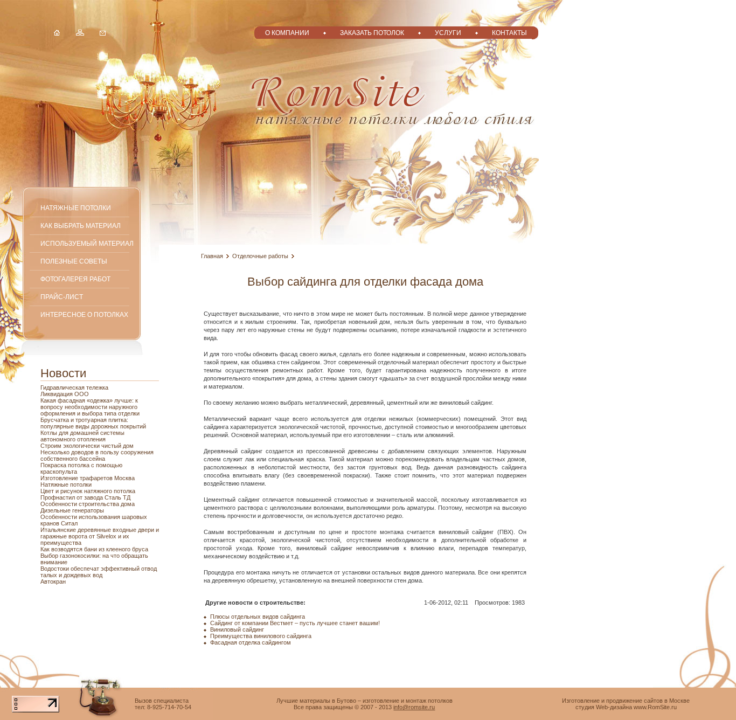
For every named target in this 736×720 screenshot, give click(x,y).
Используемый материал (87, 243)
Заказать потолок (372, 32)
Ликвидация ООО (64, 394)
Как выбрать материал (80, 225)
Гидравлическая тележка (74, 387)
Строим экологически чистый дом (87, 445)
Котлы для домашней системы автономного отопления (82, 436)
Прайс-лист (61, 296)
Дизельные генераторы (72, 510)
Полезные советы (73, 261)
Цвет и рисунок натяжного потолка (87, 491)
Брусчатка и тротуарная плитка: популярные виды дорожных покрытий (93, 423)
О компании (287, 32)
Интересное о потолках (84, 314)
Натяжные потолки (75, 207)
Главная (212, 256)
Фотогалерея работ (75, 278)
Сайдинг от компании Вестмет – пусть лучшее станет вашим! (295, 623)
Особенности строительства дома (87, 504)
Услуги (448, 32)
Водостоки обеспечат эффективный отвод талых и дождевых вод (98, 571)
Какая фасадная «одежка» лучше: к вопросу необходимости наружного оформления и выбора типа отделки (90, 407)
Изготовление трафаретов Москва (87, 478)
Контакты (509, 32)
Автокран (53, 581)
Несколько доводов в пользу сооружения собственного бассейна (97, 455)
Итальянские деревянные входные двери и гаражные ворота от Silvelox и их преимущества (99, 536)
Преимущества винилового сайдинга (260, 636)
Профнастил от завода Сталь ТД (85, 497)
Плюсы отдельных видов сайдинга (257, 616)
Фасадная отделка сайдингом (250, 642)
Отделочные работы (260, 256)
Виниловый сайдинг (237, 629)
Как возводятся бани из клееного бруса (94, 549)
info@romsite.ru (414, 707)
